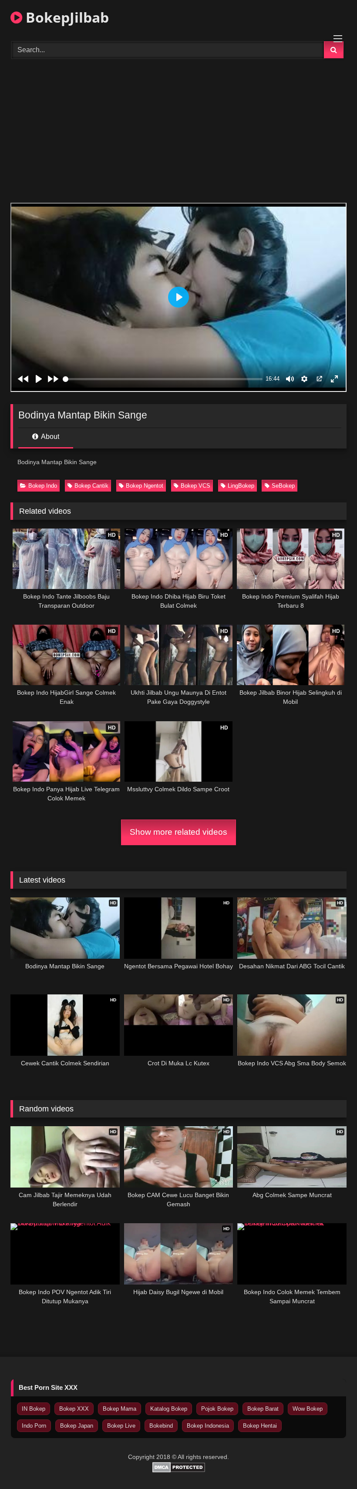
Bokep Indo (42, 485)
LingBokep (241, 485)
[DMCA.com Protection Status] (178, 1470)
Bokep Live (121, 1425)
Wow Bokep (308, 1408)
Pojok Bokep (217, 1408)
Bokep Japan (76, 1425)
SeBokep (283, 485)
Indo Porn (34, 1425)
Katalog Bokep (168, 1408)
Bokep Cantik (91, 485)
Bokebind (161, 1425)
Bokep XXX (74, 1408)
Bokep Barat (263, 1408)
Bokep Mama (119, 1408)
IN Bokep (33, 1408)
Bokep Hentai (260, 1425)
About (49, 436)
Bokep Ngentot (144, 485)
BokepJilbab (65, 17)
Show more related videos (178, 832)
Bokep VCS (195, 485)
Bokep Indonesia (208, 1425)
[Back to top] (330, 1463)
